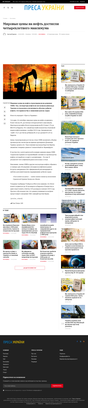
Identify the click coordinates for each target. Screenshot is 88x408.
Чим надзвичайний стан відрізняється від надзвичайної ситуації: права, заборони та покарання (74, 219)
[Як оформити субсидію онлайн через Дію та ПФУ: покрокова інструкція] (30, 244)
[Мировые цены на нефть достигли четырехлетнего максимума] (30, 81)
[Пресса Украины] (44, 7)
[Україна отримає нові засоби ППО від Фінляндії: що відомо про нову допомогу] (73, 311)
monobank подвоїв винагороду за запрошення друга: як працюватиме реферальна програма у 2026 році (48, 229)
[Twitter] (4, 111)
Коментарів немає (53, 34)
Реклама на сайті (74, 1)
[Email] (4, 123)
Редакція (82, 1)
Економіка (6, 233)
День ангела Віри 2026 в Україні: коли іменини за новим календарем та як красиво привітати (74, 246)
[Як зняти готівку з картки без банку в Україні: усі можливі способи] (11, 244)
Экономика (42, 34)
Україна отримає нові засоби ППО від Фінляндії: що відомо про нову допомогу (74, 323)
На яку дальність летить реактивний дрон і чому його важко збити (74, 165)
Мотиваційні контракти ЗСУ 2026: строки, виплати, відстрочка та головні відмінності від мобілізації (75, 191)
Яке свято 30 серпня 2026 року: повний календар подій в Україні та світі (30, 1)
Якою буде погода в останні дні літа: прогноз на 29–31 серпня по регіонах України (74, 139)
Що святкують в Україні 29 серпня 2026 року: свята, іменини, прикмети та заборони (74, 296)
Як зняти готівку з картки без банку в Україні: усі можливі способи (10, 254)
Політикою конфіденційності (34, 390)
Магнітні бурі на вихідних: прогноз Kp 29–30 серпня (75, 272)
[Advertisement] (44, 49)
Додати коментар (29, 268)
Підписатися (80, 7)
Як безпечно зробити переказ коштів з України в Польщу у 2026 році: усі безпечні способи (48, 255)
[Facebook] (4, 107)
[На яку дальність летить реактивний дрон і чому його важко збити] (73, 154)
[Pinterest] (4, 119)
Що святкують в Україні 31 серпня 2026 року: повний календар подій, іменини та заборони (74, 88)
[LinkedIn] (4, 115)
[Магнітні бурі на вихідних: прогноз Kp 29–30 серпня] (73, 262)
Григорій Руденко (12, 34)
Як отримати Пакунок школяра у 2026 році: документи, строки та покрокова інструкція (11, 228)
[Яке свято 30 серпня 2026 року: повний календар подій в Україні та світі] (73, 103)
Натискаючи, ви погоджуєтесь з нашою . (23, 390)
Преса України (76, 398)
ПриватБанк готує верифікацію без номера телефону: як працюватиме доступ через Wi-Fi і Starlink (29, 229)
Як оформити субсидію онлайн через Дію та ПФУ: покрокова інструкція (30, 254)
